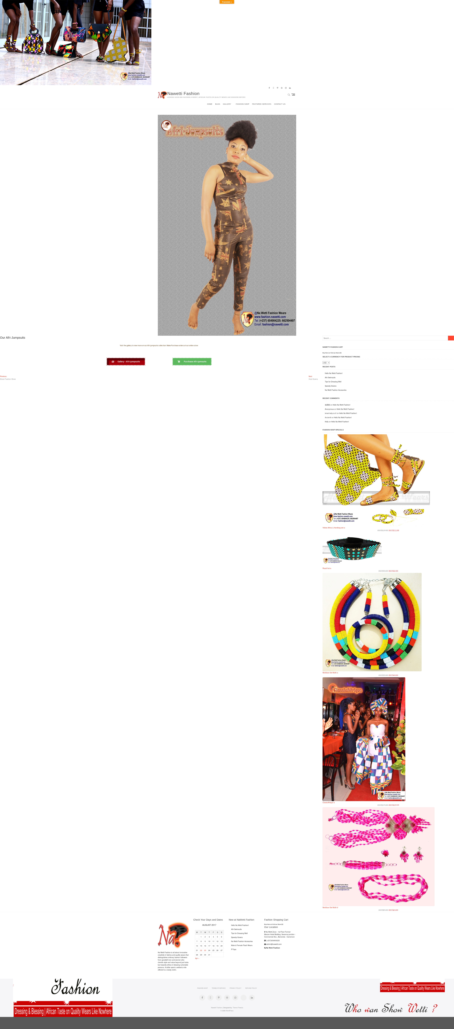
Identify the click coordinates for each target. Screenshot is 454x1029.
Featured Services (261, 104)
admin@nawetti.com (274, 944)
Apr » (197, 958)
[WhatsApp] (244, 998)
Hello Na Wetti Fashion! (334, 373)
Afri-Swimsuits (330, 377)
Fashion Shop (242, 104)
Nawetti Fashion (183, 93)
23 (205, 950)
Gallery (227, 104)
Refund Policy (251, 988)
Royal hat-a (327, 568)
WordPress (230, 1010)
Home (209, 104)
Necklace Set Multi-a (330, 672)
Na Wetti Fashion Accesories (335, 390)
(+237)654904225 (273, 940)
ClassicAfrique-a (329, 802)
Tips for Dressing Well (333, 381)
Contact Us (280, 104)
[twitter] (273, 88)
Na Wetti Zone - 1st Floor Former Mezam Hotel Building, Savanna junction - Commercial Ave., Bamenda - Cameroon (279, 934)
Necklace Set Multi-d (330, 907)
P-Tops (233, 949)
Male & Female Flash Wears (241, 945)
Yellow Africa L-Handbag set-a (334, 527)
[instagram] (286, 88)
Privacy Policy (235, 988)
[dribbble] (282, 88)
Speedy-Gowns (330, 386)
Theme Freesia (238, 1007)
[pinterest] (277, 88)
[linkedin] (290, 88)
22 (201, 950)
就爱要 (327, 405)
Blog (217, 104)
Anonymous (329, 409)
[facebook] (269, 88)
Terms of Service (219, 988)
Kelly (326, 421)
